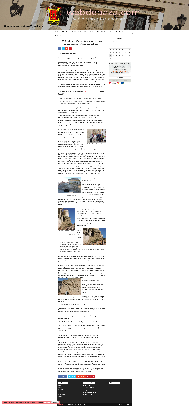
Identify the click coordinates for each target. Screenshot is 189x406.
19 (116, 52)
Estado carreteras (88, 385)
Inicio (57, 32)
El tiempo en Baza (89, 394)
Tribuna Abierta (89, 32)
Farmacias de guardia (89, 387)
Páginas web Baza (81, 404)
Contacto (58, 35)
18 (113, 52)
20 (119, 52)
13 (119, 49)
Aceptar (55, 402)
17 (110, 52)
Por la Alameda (100, 32)
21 (122, 52)
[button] (133, 33)
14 (122, 49)
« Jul (110, 60)
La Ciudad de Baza (76, 32)
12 (116, 49)
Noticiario (64, 32)
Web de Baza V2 (119, 32)
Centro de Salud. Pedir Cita (90, 392)
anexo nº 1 (87, 91)
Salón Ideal (87, 389)
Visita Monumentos (89, 390)
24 (110, 55)
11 (113, 49)
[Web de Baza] (94, 15)
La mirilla (110, 32)
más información (46, 402)
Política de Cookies (122, 404)
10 (110, 49)
